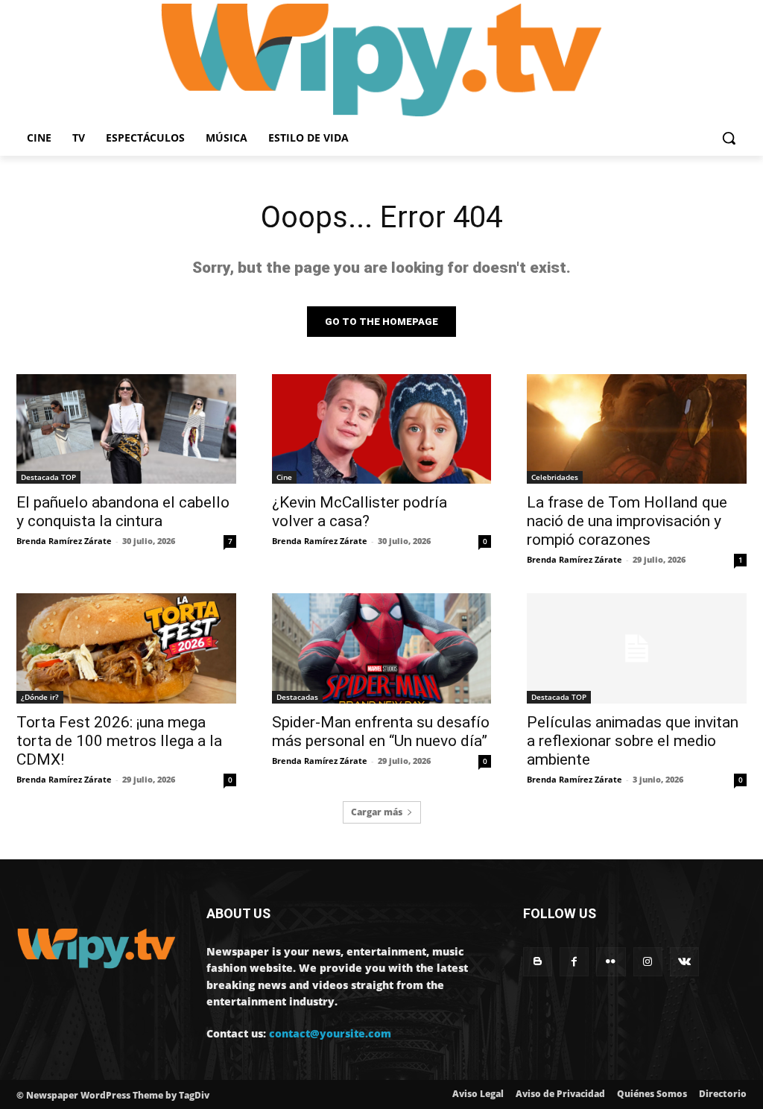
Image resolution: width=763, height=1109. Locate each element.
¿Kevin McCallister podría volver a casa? (359, 511)
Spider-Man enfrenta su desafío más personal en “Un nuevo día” (381, 731)
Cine (284, 477)
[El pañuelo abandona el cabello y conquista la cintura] (126, 429)
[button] (729, 138)
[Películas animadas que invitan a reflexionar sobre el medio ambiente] (637, 648)
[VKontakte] (684, 961)
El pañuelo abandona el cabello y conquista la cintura (122, 511)
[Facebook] (574, 961)
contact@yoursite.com (330, 1033)
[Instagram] (647, 961)
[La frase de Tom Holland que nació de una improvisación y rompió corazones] (637, 429)
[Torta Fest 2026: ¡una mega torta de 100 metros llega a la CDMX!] (126, 648)
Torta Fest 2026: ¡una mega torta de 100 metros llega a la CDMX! (119, 740)
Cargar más (376, 812)
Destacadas (297, 697)
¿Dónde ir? (40, 697)
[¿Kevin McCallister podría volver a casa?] (382, 429)
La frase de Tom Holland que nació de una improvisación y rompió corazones (627, 521)
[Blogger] (537, 961)
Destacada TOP (48, 477)
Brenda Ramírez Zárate (64, 540)
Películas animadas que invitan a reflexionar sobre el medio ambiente (632, 740)
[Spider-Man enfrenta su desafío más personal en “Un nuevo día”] (382, 648)
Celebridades (554, 477)
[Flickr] (610, 961)
